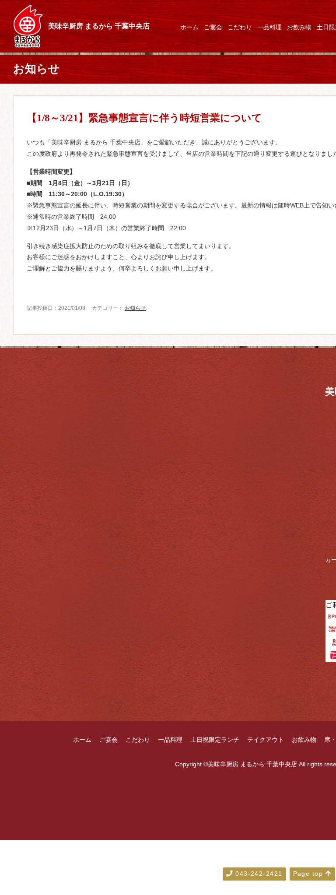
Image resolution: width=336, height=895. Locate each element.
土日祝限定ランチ (214, 739)
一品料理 (269, 27)
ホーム (189, 27)
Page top (309, 873)
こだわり (240, 27)
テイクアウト (265, 739)
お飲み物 (299, 27)
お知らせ (135, 308)
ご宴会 (213, 27)
